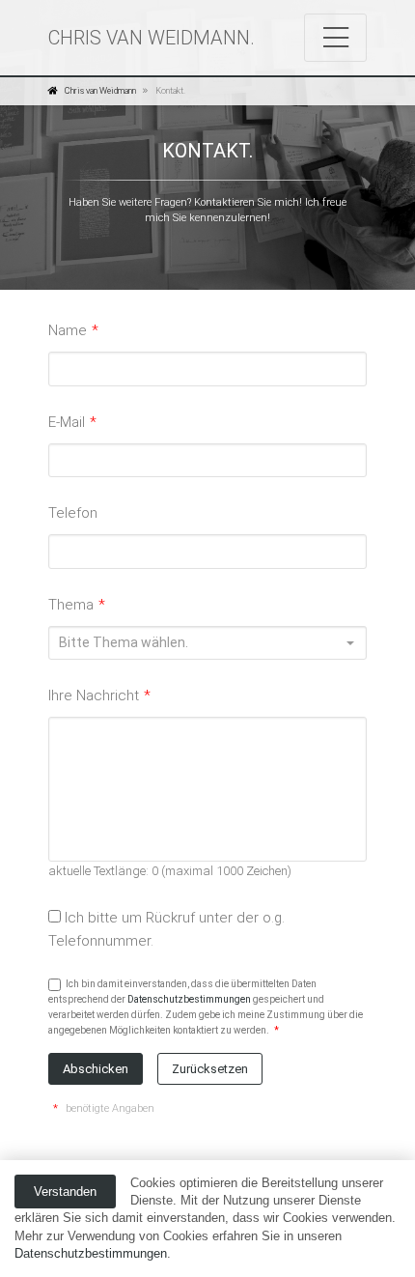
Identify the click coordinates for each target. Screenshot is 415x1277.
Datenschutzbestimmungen (90, 1253)
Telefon (72, 513)
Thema (76, 604)
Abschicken (95, 1069)
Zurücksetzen (210, 1069)
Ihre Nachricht (99, 695)
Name (73, 330)
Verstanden (65, 1191)
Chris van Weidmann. (151, 37)
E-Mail (72, 422)
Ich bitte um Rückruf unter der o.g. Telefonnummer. (166, 929)
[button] (207, 643)
